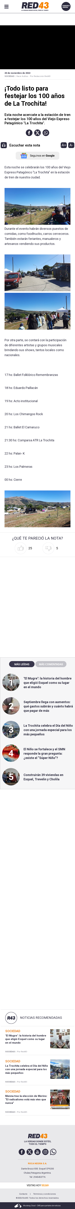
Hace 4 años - (22, 76)
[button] (29, 132)
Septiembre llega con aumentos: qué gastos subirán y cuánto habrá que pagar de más (48, 706)
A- (71, 145)
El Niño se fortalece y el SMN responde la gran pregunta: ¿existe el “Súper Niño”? (44, 753)
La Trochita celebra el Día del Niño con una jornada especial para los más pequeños (48, 730)
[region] (37, 580)
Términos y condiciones (44, 1194)
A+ (64, 145)
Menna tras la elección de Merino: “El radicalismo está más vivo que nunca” (26, 1099)
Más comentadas (51, 664)
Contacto (23, 1194)
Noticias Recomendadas (41, 1018)
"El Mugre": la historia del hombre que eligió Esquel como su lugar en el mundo (48, 683)
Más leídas (21, 664)
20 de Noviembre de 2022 (17, 73)
